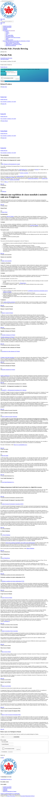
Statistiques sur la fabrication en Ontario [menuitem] (14, 44)
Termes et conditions (5, 793)
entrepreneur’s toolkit (10, 177)
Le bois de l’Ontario (34, 225)
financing (37, 169)
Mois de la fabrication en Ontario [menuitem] (12, 42)
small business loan (23, 169)
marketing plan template (14, 179)
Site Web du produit (5, 59)
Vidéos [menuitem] (7, 38)
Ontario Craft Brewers (5, 375)
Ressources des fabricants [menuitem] (11, 45)
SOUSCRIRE (16, 736)
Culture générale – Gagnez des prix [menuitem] (13, 43)
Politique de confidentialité (14, 793)
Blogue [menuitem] (7, 31)
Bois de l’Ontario (10, 216)
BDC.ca (6, 181)
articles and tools (20, 176)
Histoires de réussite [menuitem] (10, 36)
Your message (3, 75)
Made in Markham (30, 548)
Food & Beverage (4, 58)
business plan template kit (33, 178)
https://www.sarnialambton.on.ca (20, 444)
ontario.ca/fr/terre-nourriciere (9, 302)
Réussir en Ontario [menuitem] (9, 39)
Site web (2, 184)
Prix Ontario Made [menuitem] (9, 35)
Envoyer (2, 81)
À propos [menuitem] (7, 32)
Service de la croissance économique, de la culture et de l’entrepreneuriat (20, 542)
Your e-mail (3, 71)
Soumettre (10, 751)
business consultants (24, 172)
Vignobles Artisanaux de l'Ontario (7, 337)
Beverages (10, 58)
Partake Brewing (4, 67)
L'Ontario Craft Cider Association (7, 357)
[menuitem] (7, 26)
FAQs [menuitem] (7, 34)
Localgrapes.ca (7, 621)
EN (1, 20)
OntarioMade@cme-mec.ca (6, 779)
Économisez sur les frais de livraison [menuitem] (13, 37)
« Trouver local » (22, 283)
